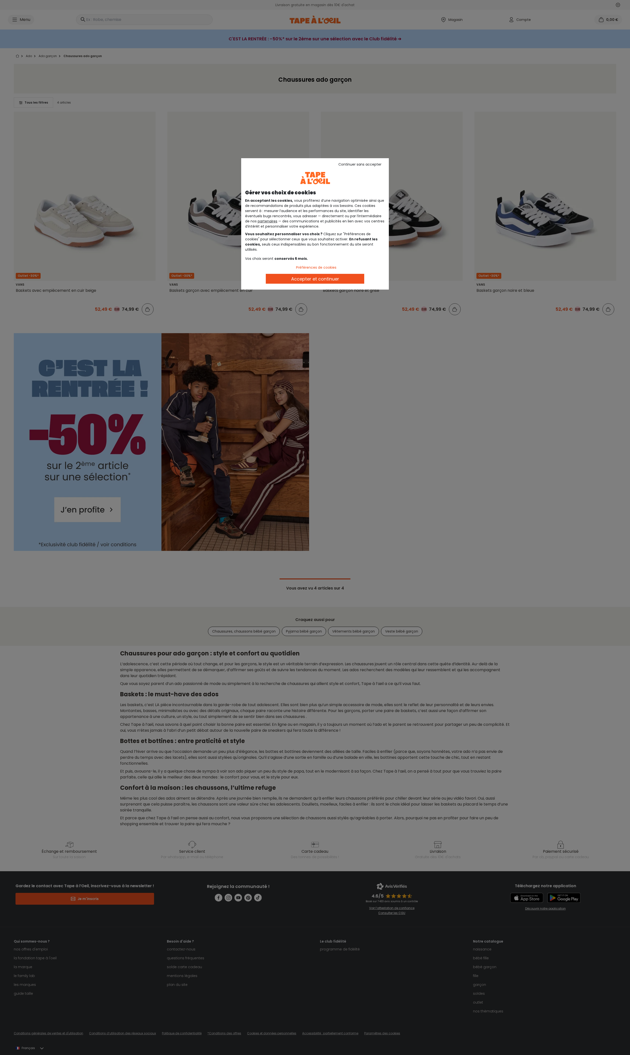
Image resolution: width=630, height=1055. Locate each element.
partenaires (267, 221)
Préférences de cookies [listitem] (316, 267)
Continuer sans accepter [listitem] (359, 164)
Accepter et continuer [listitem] (315, 279)
